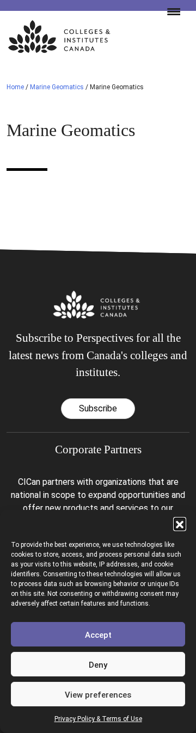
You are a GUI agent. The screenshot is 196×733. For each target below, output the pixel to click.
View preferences (98, 695)
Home (15, 87)
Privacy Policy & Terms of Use (98, 719)
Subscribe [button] (98, 408)
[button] (179, 523)
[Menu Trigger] (169, 11)
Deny (98, 665)
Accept (98, 635)
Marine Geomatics (57, 87)
